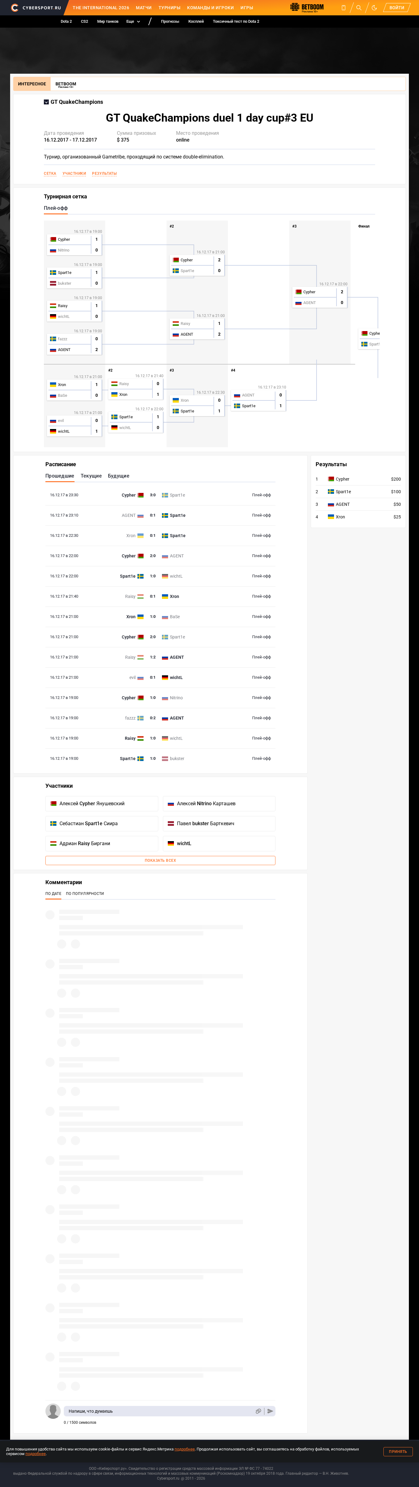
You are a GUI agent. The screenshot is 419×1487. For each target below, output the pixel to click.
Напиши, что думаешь (91, 1411)
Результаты (104, 173)
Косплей (196, 21)
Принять (398, 1452)
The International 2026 (101, 7)
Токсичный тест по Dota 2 (236, 21)
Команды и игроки (210, 7)
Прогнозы (170, 21)
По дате (53, 894)
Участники (74, 173)
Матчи (144, 7)
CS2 (84, 21)
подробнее (185, 1449)
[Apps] (343, 7)
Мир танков (107, 21)
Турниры (170, 7)
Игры (246, 7)
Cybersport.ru (168, 1478)
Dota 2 (66, 21)
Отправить (270, 1411)
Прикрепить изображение (258, 1411)
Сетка (50, 173)
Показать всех (160, 860)
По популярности (85, 894)
